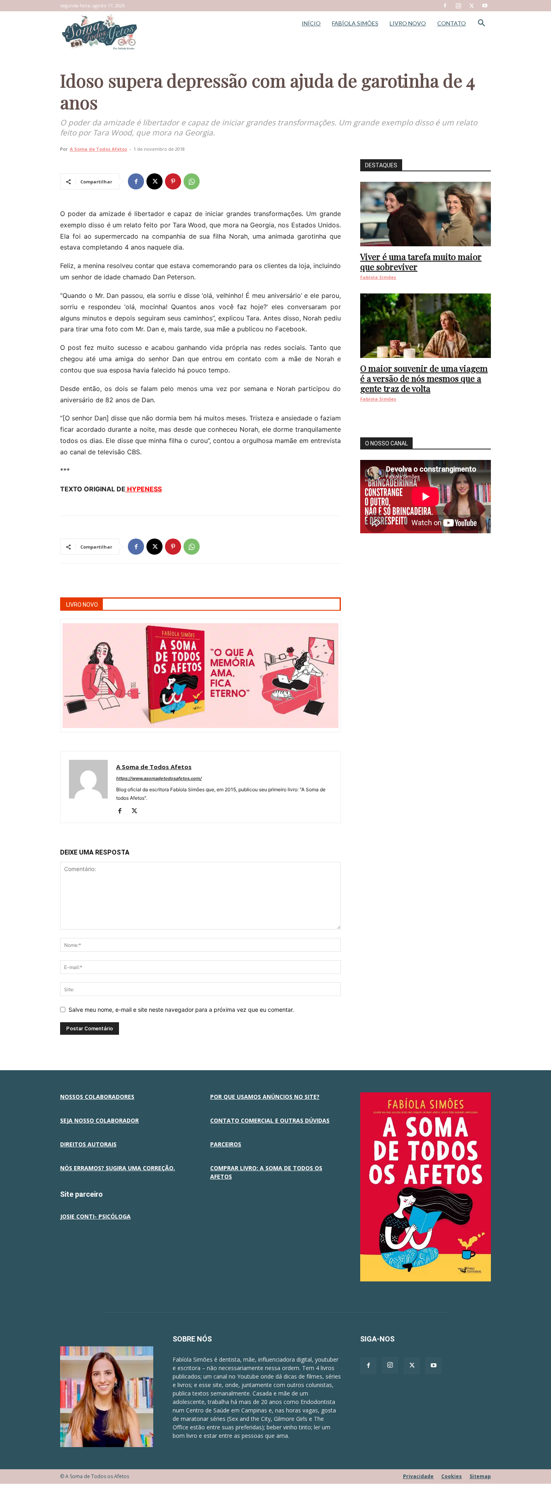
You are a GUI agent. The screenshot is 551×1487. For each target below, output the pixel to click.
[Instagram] (458, 5)
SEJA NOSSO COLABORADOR (99, 1120)
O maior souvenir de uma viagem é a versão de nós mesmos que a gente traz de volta (424, 378)
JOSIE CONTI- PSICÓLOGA (95, 1216)
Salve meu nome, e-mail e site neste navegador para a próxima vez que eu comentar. (181, 1009)
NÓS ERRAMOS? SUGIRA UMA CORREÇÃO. (117, 1168)
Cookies (451, 1476)
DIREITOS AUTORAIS (88, 1144)
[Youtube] (485, 5)
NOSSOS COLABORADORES (97, 1096)
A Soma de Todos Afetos (98, 149)
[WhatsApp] (192, 181)
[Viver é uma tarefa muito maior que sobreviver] (425, 214)
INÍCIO (311, 23)
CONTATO (451, 23)
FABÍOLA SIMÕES (355, 23)
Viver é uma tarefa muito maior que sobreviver (421, 261)
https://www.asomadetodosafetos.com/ (159, 778)
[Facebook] (445, 5)
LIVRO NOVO (408, 23)
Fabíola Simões (378, 277)
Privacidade (418, 1476)
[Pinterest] (173, 181)
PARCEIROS (225, 1144)
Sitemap (480, 1476)
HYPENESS (143, 489)
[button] (481, 24)
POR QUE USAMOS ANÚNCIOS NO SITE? (264, 1096)
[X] (471, 5)
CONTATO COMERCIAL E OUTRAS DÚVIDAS (270, 1120)
